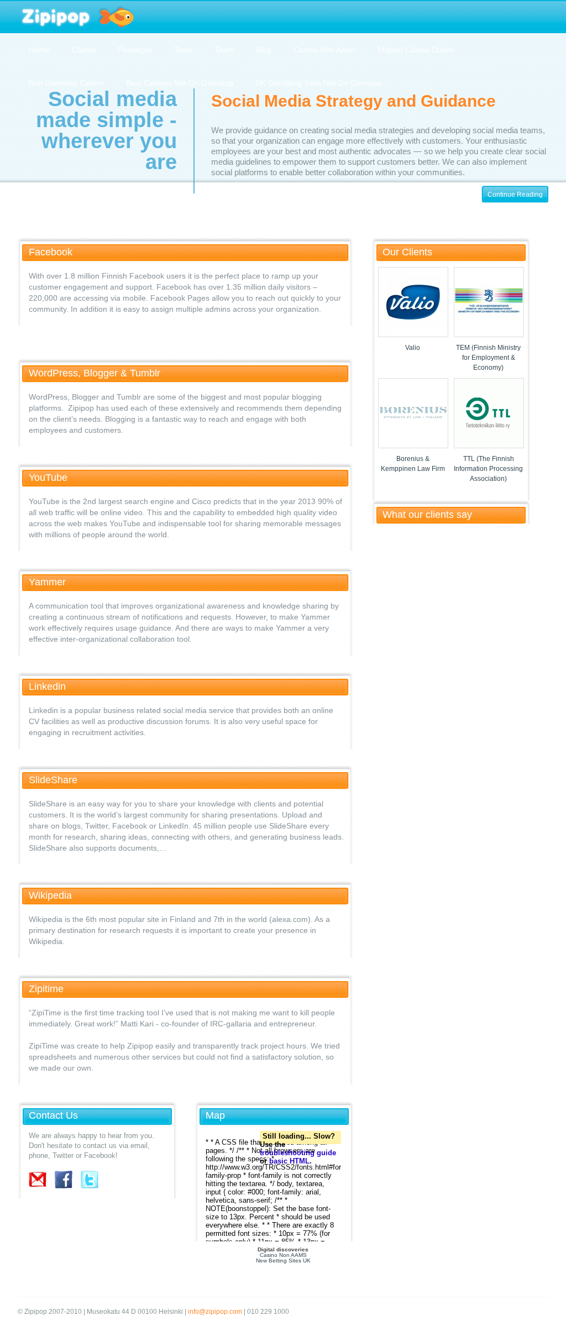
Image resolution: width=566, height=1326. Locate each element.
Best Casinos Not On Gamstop (179, 82)
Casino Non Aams (325, 49)
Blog (263, 49)
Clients (84, 49)
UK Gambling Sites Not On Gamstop (318, 82)
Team (224, 49)
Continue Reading (515, 194)
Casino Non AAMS (283, 1255)
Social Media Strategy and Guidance (353, 101)
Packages (135, 49)
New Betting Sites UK (283, 1260)
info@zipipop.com (215, 1311)
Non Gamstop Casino (66, 82)
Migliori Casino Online (416, 49)
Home (39, 49)
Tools (183, 49)
